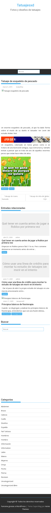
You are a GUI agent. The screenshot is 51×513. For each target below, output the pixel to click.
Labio (3, 452)
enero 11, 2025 (8, 301)
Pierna (12, 189)
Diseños (4, 423)
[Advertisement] (25, 42)
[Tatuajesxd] (3, 71)
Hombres (5, 189)
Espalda (4, 294)
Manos (4, 456)
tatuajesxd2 (20, 301)
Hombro (4, 439)
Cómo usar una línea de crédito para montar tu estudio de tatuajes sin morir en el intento (25, 267)
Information (6, 448)
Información (6, 314)
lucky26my (19, 87)
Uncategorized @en (9, 485)
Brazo (3, 410)
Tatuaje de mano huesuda (10, 197)
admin (17, 237)
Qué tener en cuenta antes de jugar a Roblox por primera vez (25, 225)
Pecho (4, 252)
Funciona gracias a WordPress (13, 506)
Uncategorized (16, 314)
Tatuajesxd (25, 5)
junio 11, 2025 (8, 279)
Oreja (3, 464)
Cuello (3, 419)
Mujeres (4, 460)
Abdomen (5, 406)
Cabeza (4, 415)
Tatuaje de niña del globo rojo (39, 197)
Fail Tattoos (6, 431)
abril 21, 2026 (7, 237)
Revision (4, 477)
